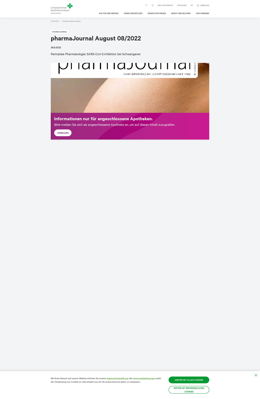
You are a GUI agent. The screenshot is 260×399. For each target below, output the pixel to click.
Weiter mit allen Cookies (189, 379)
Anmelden (63, 132)
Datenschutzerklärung (117, 378)
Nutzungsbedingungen (144, 378)
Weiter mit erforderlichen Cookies (189, 390)
